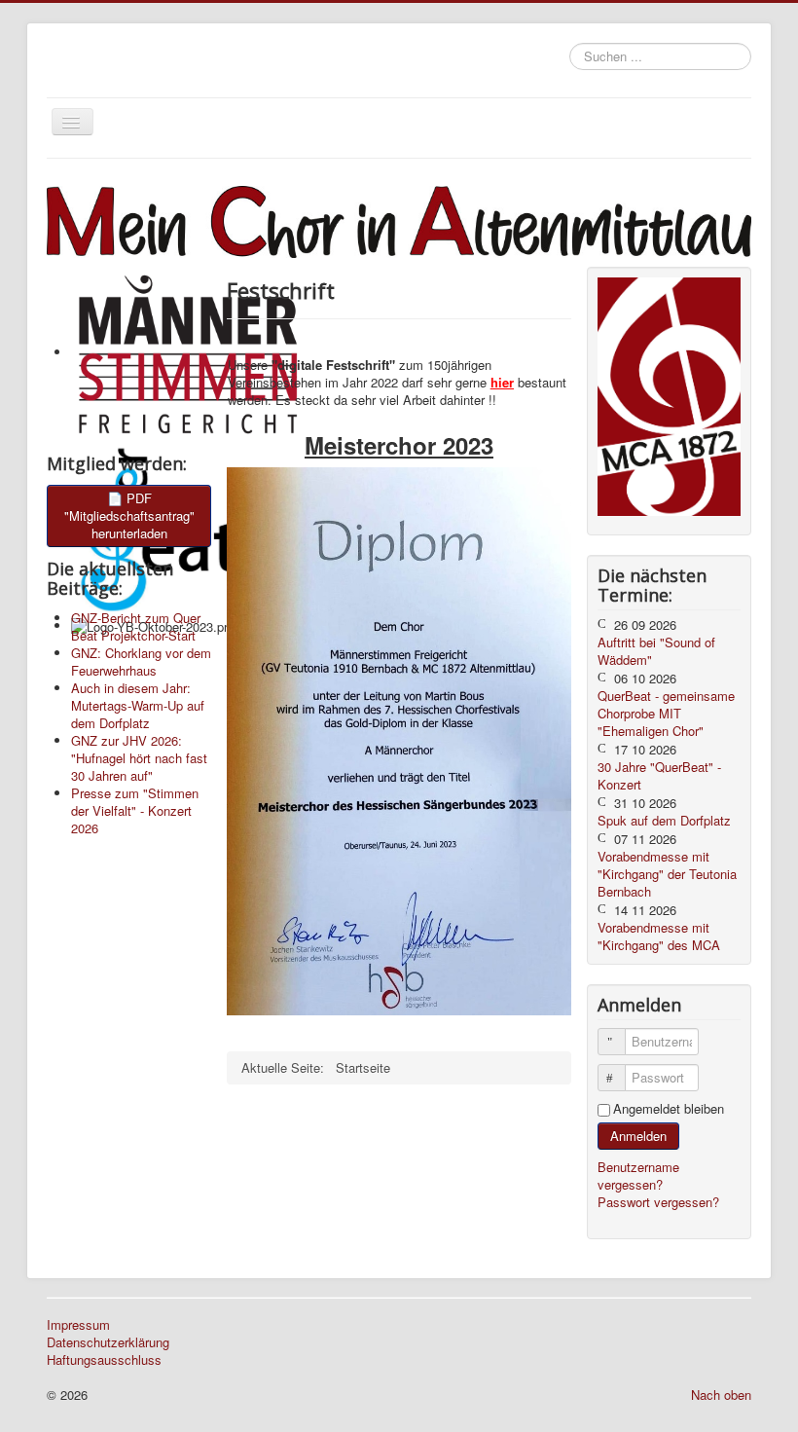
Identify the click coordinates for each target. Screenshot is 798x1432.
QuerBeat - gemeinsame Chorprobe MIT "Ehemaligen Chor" (666, 713)
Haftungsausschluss (104, 1360)
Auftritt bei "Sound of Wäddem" (656, 651)
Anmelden (638, 1135)
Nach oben (721, 1394)
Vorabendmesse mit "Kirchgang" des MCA (659, 936)
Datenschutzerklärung (108, 1342)
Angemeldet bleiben (668, 1109)
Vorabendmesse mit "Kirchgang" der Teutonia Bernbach (667, 873)
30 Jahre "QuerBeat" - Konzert (659, 775)
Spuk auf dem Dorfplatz (664, 820)
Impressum (78, 1325)
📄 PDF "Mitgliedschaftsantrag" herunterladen (129, 515)
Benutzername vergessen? (638, 1175)
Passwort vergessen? (658, 1202)
